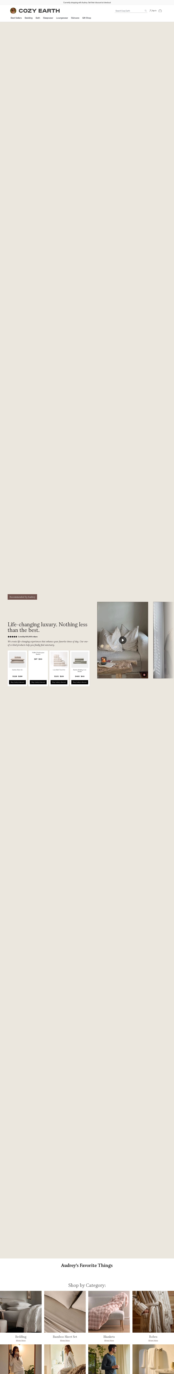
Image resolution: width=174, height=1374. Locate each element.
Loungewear (62, 18)
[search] (145, 10)
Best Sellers (16, 18)
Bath (38, 18)
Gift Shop (86, 18)
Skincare (75, 18)
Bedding (29, 18)
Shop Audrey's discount (17, 682)
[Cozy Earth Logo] (39, 11)
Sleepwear (48, 18)
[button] (160, 10)
